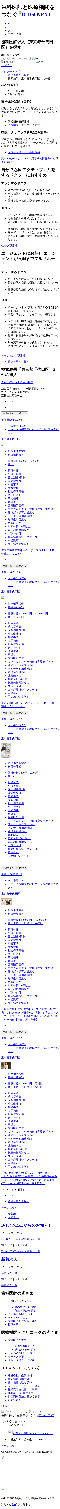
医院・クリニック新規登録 (24, 152)
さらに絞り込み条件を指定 (17, 382)
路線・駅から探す (18, 361)
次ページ (21, 1232)
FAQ (14, 1504)
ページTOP (7, 1445)
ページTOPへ (9, 1207)
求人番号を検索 (10, 54)
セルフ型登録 (9, 245)
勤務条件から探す (18, 75)
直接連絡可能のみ (12, 395)
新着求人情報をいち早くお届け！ (33, 1433)
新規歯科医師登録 (18, 121)
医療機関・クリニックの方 (24, 125)
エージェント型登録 (13, 355)
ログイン (6, 65)
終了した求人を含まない (16, 392)
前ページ (6, 1245)
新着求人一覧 (9, 1273)
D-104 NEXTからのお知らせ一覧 (20, 1239)
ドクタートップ (10, 71)
